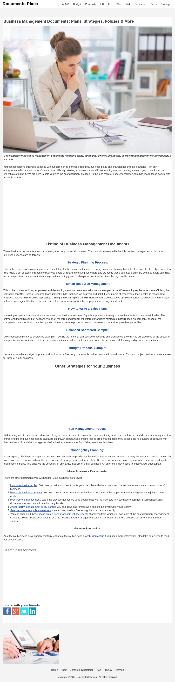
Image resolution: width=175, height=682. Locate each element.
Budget (77, 4)
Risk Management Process (87, 428)
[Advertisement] (87, 210)
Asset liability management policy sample (33, 506)
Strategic (166, 4)
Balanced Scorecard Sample (87, 330)
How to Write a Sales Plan (87, 308)
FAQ (98, 669)
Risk (128, 4)
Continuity (90, 4)
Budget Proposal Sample (87, 348)
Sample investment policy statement (30, 510)
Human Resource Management (87, 283)
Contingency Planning (87, 450)
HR (102, 4)
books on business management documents (63, 513)
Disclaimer (87, 669)
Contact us (98, 535)
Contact (74, 669)
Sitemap (119, 669)
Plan (118, 4)
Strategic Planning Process (87, 262)
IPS (110, 4)
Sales (153, 4)
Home (54, 669)
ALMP (65, 4)
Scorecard (140, 4)
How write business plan (23, 485)
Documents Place (20, 3)
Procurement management (25, 499)
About (64, 669)
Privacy (108, 669)
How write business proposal (26, 492)
